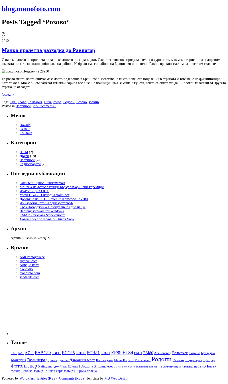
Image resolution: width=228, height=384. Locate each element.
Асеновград (162, 353)
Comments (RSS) (71, 378)
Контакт (26, 133)
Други (24, 156)
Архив (16, 238)
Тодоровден (193, 360)
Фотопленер (24, 366)
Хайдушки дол (48, 366)
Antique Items (29, 265)
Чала (63, 366)
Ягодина (100, 366)
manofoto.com (30, 273)
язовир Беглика (22, 371)
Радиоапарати (30, 164)
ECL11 (105, 353)
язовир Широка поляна (80, 371)
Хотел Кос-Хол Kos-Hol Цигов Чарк (47, 219)
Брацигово (18, 102)
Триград (209, 360)
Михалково (142, 360)
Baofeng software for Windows (42, 211)
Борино (194, 353)
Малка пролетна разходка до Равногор (48, 50)
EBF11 (56, 353)
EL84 (127, 352)
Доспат (63, 360)
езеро (57, 102)
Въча (48, 102)
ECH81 (93, 352)
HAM (24, 152)
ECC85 (68, 352)
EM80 (148, 353)
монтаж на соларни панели (138, 366)
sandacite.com (29, 277)
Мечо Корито (124, 360)
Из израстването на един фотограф (46, 203)
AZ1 (21, 353)
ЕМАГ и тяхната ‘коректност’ (42, 215)
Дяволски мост (82, 360)
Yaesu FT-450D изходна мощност (44, 195)
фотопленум (172, 366)
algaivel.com (28, 261)
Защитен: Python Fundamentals (42, 183)
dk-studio (26, 269)
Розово (81, 102)
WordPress (27, 378)
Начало (25, 125)
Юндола (86, 366)
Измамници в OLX (34, 191)
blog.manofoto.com (31, 9)
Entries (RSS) (47, 378)
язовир (94, 102)
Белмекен (180, 353)
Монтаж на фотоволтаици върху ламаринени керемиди (62, 187)
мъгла (158, 366)
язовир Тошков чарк (48, 371)
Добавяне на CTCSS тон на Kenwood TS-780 (54, 199)
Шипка (73, 366)
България (35, 102)
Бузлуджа (208, 353)
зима (119, 366)
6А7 (14, 353)
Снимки (178, 360)
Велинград (37, 359)
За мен (25, 129)
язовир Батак (205, 366)
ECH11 (81, 353)
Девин (52, 360)
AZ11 (29, 353)
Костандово (104, 360)
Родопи (69, 102)
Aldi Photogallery (32, 257)
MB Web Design (116, 378)
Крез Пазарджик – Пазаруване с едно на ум (53, 207)
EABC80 (43, 352)
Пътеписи (23, 106)
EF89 (116, 352)
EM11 (138, 353)
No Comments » (44, 106)
